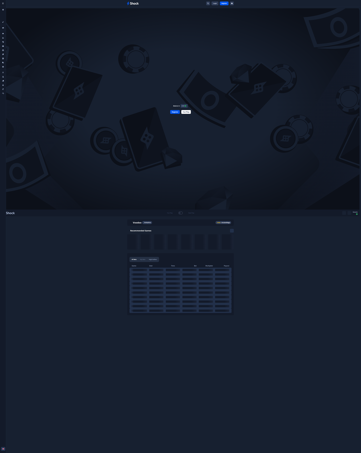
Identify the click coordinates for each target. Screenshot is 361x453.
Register (224, 3)
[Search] (208, 3)
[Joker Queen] (187, 242)
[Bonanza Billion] (201, 242)
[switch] (180, 213)
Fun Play (186, 112)
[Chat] (232, 3)
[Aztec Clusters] (214, 242)
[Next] (232, 231)
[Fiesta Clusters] (227, 242)
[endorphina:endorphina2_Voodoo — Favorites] (130, 222)
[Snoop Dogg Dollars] (147, 242)
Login (215, 3)
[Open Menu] (3, 3)
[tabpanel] (180, 288)
